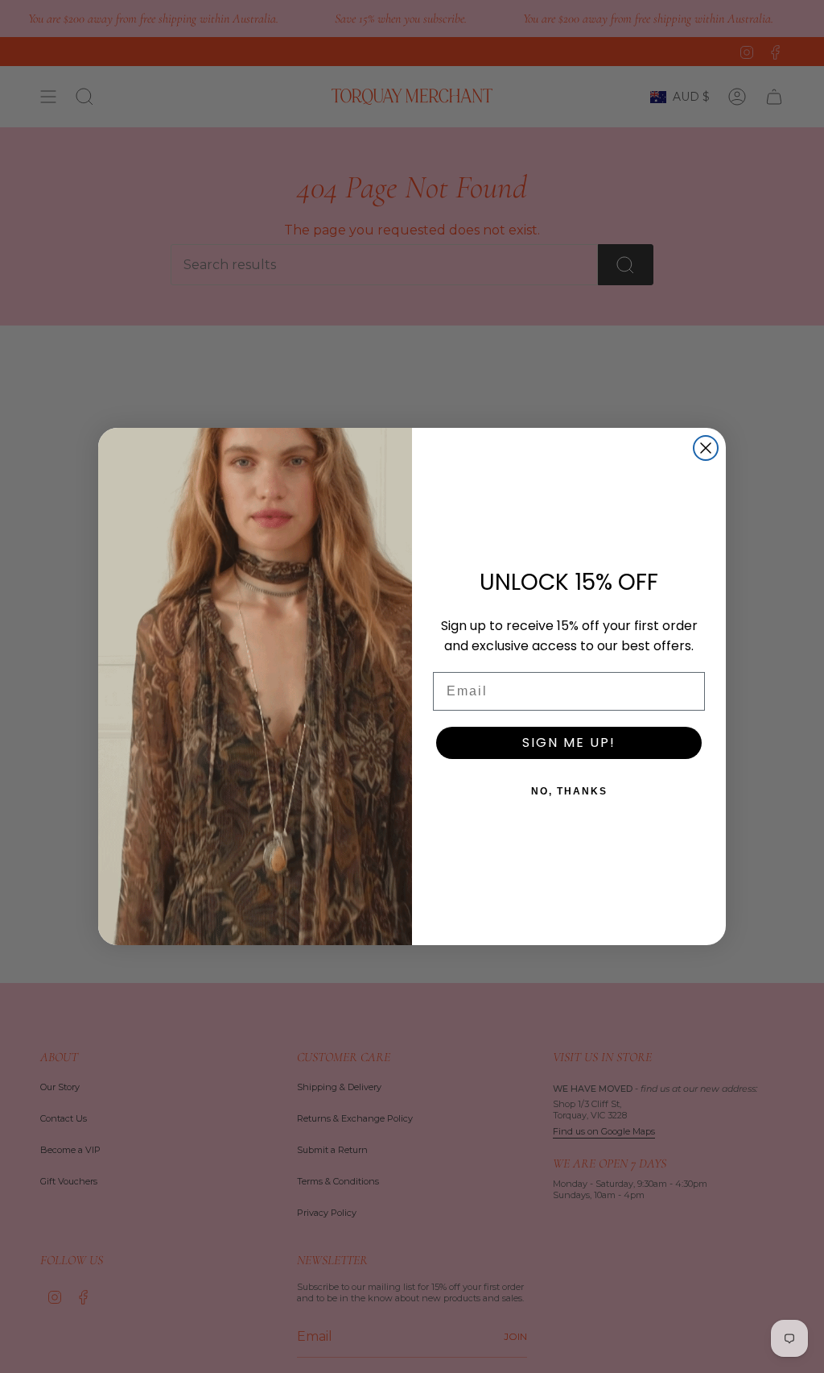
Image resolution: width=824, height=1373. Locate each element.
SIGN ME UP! (569, 742)
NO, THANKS (569, 791)
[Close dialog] (706, 448)
